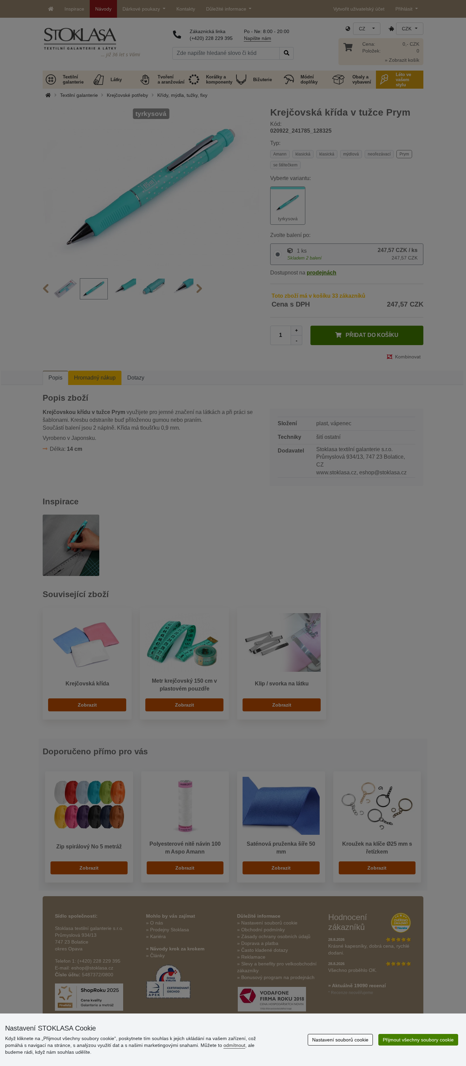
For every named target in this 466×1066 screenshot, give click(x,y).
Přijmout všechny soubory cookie (418, 1039)
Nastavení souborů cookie (340, 1039)
